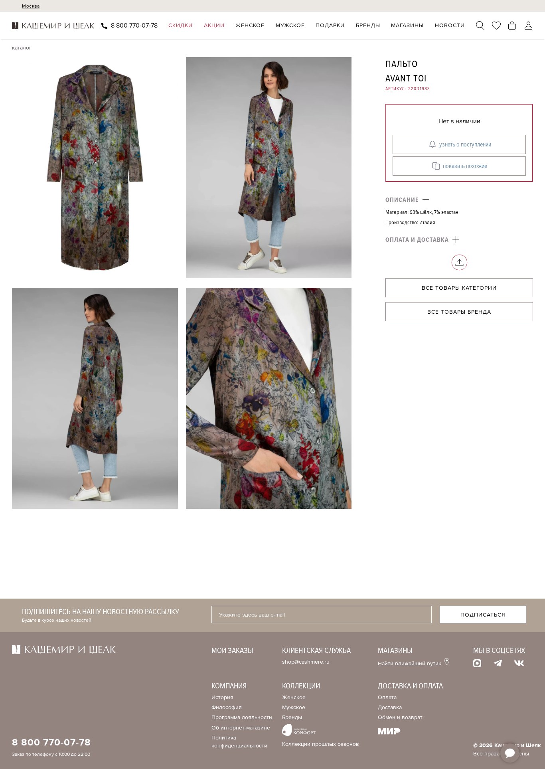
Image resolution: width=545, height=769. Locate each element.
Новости (450, 25)
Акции (214, 25)
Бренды (368, 25)
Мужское (290, 25)
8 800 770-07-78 (134, 25)
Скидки (180, 25)
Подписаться (483, 614)
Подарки (330, 25)
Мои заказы (232, 650)
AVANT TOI (406, 78)
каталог (22, 47)
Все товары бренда (459, 311)
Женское (250, 25)
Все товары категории (459, 288)
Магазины (407, 25)
